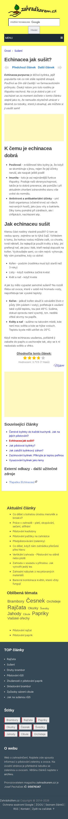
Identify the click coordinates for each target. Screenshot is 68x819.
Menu (9, 37)
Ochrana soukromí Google (18, 804)
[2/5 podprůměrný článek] (29, 357)
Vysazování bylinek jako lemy (26, 460)
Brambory (15, 601)
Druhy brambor (16, 669)
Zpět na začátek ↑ (43, 808)
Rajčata (16, 607)
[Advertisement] (34, 127)
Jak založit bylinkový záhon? (26, 450)
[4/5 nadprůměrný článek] (38, 357)
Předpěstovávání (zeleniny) (29, 541)
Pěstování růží (15, 675)
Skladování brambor (19, 686)
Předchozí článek (24, 67)
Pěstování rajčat (22, 630)
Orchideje (54, 601)
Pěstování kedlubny (24, 531)
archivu (8, 774)
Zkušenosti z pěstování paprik (25, 680)
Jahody (14, 613)
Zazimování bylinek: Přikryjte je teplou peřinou (36, 455)
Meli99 (59, 366)
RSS (15, 808)
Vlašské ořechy (18, 618)
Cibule (26, 614)
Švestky (44, 608)
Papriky (40, 613)
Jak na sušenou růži (18, 697)
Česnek (35, 600)
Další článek (46, 67)
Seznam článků (55, 804)
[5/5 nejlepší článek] (43, 357)
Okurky (33, 608)
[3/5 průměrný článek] (34, 357)
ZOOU (39, 804)
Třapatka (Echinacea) (21, 482)
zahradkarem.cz (46, 782)
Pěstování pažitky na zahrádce (31, 536)
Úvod (7, 50)
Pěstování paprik (23, 635)
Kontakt (25, 808)
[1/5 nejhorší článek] (25, 357)
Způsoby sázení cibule (20, 691)
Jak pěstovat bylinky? (22, 445)
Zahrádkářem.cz (10, 800)
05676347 (34, 786)
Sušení (18, 50)
